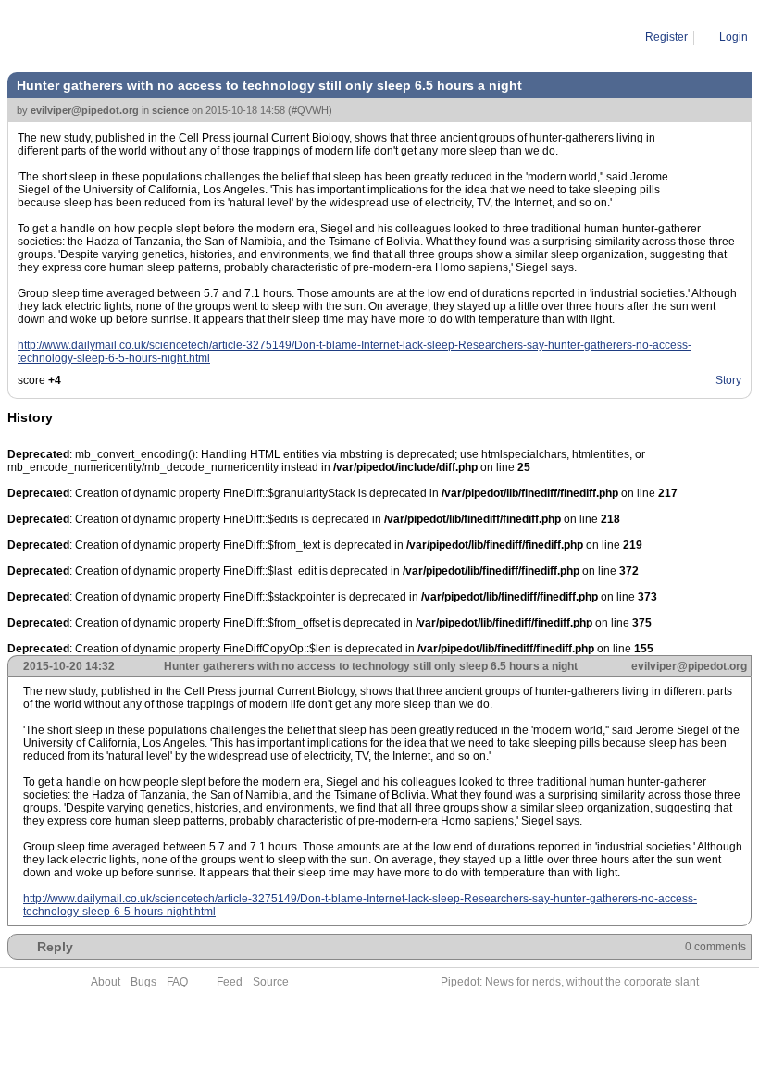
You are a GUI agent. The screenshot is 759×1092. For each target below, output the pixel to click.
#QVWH (310, 110)
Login (733, 37)
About (105, 981)
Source (271, 981)
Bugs (143, 981)
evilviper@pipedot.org (85, 110)
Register (666, 37)
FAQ (177, 981)
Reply (55, 946)
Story (728, 380)
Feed (230, 981)
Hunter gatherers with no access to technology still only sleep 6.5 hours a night (310, 37)
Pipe (89, 37)
